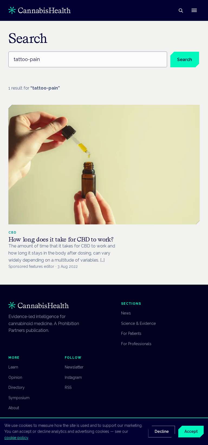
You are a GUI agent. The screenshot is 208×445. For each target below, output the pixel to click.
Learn (13, 367)
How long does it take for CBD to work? (60, 239)
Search (184, 59)
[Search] (181, 10)
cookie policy (16, 438)
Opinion (15, 377)
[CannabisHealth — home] (39, 10)
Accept (191, 431)
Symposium (19, 398)
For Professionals (136, 344)
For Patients (131, 333)
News (126, 313)
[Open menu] (194, 10)
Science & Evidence (138, 323)
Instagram (73, 377)
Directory (16, 387)
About (13, 408)
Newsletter (74, 367)
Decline (162, 431)
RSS (68, 387)
